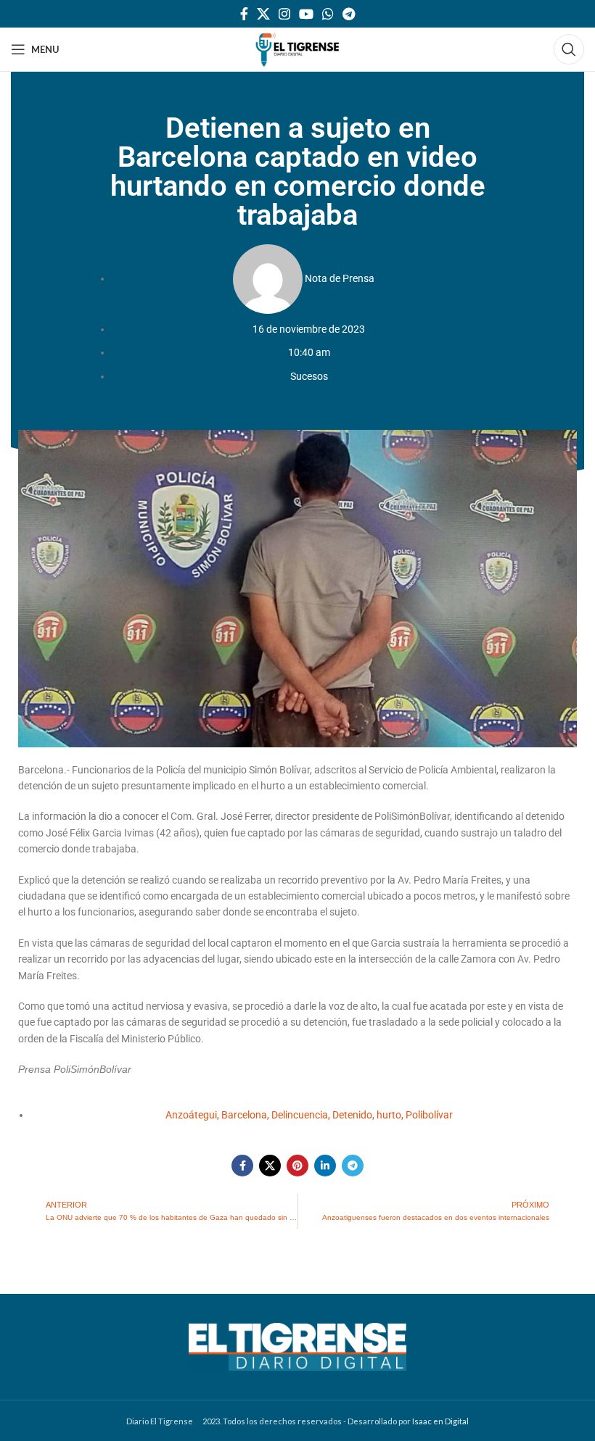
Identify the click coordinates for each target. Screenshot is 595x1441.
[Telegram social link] (348, 14)
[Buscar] (568, 49)
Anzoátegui (191, 1115)
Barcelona (244, 1115)
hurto (389, 1115)
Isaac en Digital (440, 1421)
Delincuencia (299, 1115)
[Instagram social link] (284, 14)
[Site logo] (297, 48)
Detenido (352, 1115)
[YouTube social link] (306, 14)
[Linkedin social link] (325, 1165)
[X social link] (263, 14)
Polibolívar (429, 1115)
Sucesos (309, 376)
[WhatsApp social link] (328, 14)
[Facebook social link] (244, 14)
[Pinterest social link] (297, 1165)
